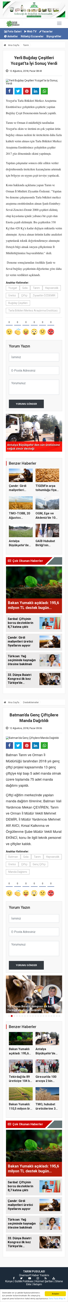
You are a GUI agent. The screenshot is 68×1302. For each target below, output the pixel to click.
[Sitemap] (53, 1278)
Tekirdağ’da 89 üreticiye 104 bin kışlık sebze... (20, 1081)
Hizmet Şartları (44, 1281)
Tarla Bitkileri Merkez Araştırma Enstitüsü (33, 310)
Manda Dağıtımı (17, 871)
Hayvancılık (51, 287)
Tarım (26, 45)
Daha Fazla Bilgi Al (57, 1298)
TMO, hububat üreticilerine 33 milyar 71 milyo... (47, 1108)
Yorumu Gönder (26, 403)
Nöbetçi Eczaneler (32, 36)
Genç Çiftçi (39, 864)
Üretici (12, 295)
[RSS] (46, 1278)
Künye (9, 1281)
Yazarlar (47, 31)
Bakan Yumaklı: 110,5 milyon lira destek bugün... (20, 1108)
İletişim (37, 1284)
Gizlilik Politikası (24, 1281)
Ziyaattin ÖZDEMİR (44, 295)
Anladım (55, 1293)
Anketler (12, 36)
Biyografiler (53, 36)
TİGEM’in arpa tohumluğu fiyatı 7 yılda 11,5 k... (47, 490)
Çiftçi (24, 295)
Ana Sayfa (13, 45)
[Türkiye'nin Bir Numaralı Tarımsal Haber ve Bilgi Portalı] (13, 23)
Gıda (25, 287)
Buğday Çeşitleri (18, 302)
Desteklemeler (31, 702)
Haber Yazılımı (40, 1275)
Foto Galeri (14, 31)
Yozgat (12, 287)
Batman (13, 856)
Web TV (31, 31)
